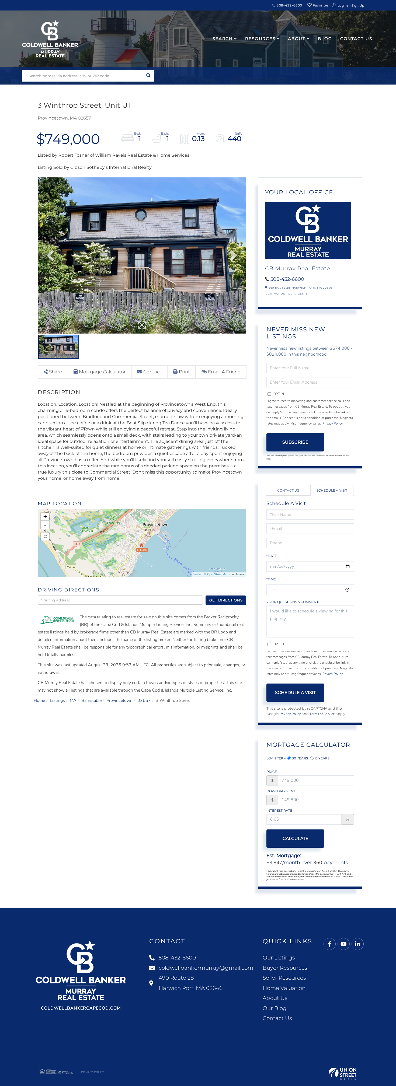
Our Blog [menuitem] (275, 1008)
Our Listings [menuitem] (279, 957)
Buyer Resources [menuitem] (285, 968)
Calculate (295, 838)
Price (271, 772)
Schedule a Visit (332, 490)
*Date (271, 556)
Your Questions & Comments (293, 602)
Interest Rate (279, 810)
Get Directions (225, 600)
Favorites (320, 5)
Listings (57, 700)
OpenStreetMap (217, 574)
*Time (271, 579)
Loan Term (276, 758)
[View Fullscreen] (45, 537)
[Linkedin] (357, 944)
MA (73, 700)
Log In (343, 5)
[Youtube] (343, 944)
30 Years (300, 758)
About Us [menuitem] (275, 998)
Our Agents (298, 293)
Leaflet (197, 574)
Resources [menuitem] (260, 38)
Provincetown (119, 700)
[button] (148, 76)
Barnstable (91, 700)
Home (39, 700)
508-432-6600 (289, 5)
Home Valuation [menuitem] (284, 988)
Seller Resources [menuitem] (284, 978)
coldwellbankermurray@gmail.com (206, 968)
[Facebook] (329, 944)
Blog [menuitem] (325, 38)
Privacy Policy (332, 423)
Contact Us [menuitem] (356, 38)
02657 (144, 700)
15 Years (322, 758)
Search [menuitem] (223, 38)
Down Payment (280, 791)
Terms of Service (322, 714)
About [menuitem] (296, 38)
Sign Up (358, 5)
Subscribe (295, 442)
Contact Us (275, 293)
